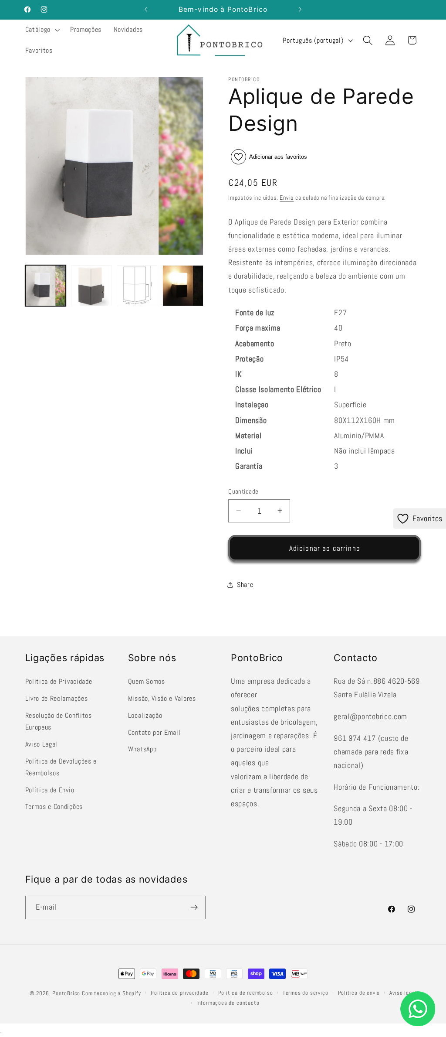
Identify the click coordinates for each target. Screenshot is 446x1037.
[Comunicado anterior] (145, 9)
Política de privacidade (180, 992)
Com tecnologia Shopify (111, 993)
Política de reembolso (245, 992)
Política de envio (359, 992)
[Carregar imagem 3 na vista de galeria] (137, 285)
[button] (41, 30)
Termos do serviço (305, 992)
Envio (287, 197)
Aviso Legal (41, 744)
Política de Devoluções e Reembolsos (61, 767)
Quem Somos (146, 681)
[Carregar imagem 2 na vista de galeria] (91, 285)
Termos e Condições (54, 806)
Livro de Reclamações (56, 698)
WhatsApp (142, 749)
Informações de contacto (228, 1002)
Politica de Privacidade (58, 681)
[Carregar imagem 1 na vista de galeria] (45, 285)
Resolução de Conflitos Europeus (58, 721)
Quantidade (243, 491)
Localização (145, 715)
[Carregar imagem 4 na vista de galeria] (182, 285)
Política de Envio (49, 790)
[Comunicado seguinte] (300, 9)
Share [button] (245, 584)
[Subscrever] (194, 907)
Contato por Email (154, 732)
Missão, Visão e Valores (162, 698)
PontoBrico (66, 993)
